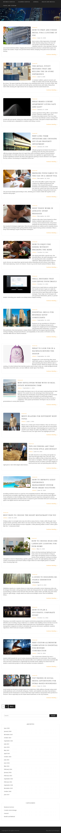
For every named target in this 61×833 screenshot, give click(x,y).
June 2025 (7, 747)
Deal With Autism (30, 12)
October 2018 (7, 791)
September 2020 (8, 785)
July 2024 (6, 759)
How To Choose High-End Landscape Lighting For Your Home (44, 543)
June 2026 (7, 728)
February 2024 (8, 769)
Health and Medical (48, 1)
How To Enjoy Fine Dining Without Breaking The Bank (42, 247)
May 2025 (6, 750)
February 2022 (8, 782)
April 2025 (7, 753)
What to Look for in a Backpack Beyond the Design (43, 351)
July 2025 (6, 744)
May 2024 (6, 766)
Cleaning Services (24, 1)
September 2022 (8, 778)
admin (34, 38)
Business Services (9, 1)
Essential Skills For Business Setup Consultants (43, 314)
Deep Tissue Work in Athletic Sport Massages (42, 211)
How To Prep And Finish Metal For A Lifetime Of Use (44, 32)
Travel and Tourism (9, 5)
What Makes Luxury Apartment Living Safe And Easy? (44, 104)
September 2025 (8, 741)
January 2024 (7, 772)
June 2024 (7, 763)
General (36, 1)
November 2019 (8, 788)
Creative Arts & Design (10, 810)
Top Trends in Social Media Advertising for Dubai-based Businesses (44, 680)
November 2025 (8, 734)
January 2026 (7, 731)
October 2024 (7, 756)
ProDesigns (56, 830)
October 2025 (7, 737)
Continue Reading (52, 54)
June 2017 (7, 794)
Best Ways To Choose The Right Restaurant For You (29, 515)
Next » (12, 706)
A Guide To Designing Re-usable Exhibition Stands (45, 579)
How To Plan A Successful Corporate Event (43, 612)
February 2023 (8, 775)
